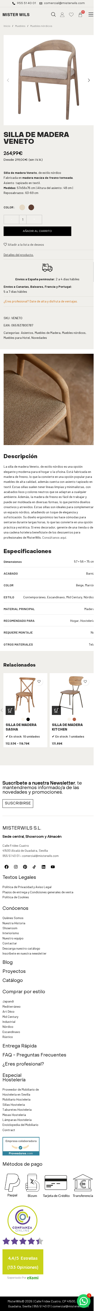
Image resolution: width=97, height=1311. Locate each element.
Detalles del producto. (19, 255)
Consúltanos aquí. (54, 537)
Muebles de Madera (47, 333)
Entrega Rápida (19, 1046)
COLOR (9, 207)
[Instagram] (16, 867)
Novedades (39, 338)
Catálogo (12, 981)
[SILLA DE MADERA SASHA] (25, 695)
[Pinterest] (25, 867)
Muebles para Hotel (17, 338)
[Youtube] (53, 867)
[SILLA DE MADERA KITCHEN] (71, 695)
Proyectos (14, 971)
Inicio (7, 25)
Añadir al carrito (37, 231)
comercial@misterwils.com (40, 856)
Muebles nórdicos (41, 25)
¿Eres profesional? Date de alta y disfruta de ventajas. (41, 301)
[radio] (22, 207)
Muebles (20, 25)
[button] (91, 15)
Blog (7, 962)
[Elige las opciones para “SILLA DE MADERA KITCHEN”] (56, 710)
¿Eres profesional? (23, 1064)
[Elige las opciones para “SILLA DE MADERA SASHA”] (10, 710)
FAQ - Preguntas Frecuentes (34, 1055)
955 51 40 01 (10, 856)
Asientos (27, 333)
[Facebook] (6, 867)
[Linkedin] (43, 867)
